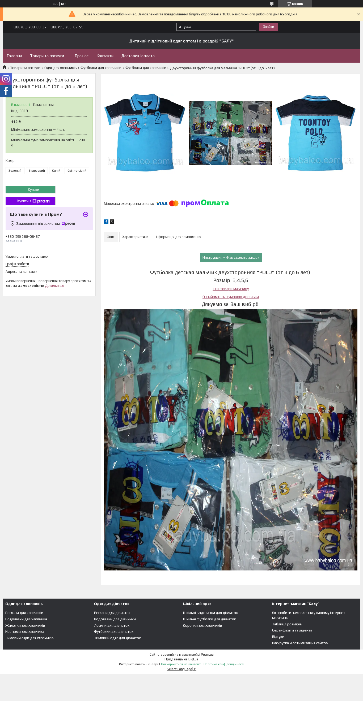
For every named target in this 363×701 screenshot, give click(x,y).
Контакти (104, 56)
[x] (112, 222)
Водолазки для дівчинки (115, 619)
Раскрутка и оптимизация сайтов (300, 643)
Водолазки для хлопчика (26, 619)
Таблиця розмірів (287, 624)
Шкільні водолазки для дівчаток (210, 613)
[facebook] (106, 222)
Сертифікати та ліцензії (292, 630)
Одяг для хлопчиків (60, 68)
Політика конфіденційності (224, 664)
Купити (33, 190)
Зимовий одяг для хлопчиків (29, 638)
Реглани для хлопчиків (24, 613)
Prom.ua (207, 654)
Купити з (24, 201)
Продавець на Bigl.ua (181, 659)
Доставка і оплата (138, 56)
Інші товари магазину (231, 289)
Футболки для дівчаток (113, 631)
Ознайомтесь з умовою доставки (230, 297)
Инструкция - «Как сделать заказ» (230, 257)
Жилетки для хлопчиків (25, 625)
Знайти (268, 27)
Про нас (81, 56)
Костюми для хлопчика (24, 631)
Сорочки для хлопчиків (202, 625)
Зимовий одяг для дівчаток (117, 638)
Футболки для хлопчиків (101, 68)
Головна (14, 56)
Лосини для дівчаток (111, 625)
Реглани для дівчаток (112, 613)
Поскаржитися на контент (181, 664)
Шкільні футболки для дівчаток (209, 619)
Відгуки (278, 636)
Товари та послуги (47, 56)
